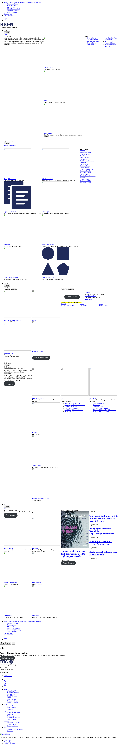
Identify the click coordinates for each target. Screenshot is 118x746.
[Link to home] (7, 26)
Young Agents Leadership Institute (75, 405)
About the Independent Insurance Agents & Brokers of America (22, 2)
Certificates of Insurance (87, 161)
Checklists (83, 162)
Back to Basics (91, 43)
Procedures (83, 177)
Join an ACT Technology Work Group (104, 410)
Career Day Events (98, 403)
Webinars (46, 100)
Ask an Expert (48, 133)
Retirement (7, 244)
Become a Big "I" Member (101, 411)
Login (5, 18)
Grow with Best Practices (11, 277)
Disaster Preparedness (86, 169)
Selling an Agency (85, 182)
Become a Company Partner (40, 498)
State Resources (12, 12)
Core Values (10, 7)
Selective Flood (103, 305)
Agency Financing (85, 152)
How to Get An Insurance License (92, 38)
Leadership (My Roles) (14, 10)
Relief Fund (92, 398)
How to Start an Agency (49, 244)
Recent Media (8, 615)
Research (35, 548)
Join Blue (88, 292)
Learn (5, 34)
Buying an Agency (85, 157)
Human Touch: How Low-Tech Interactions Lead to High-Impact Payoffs (73, 553)
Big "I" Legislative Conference (74, 410)
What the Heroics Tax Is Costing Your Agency (100, 542)
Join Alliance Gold (90, 296)
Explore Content (48, 67)
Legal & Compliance (10, 212)
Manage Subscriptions (10, 582)
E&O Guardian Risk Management (111, 38)
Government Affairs (38, 398)
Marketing (10, 714)
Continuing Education (93, 41)
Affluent (63, 304)
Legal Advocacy (12, 696)
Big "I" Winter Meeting (71, 408)
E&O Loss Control (85, 172)
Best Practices (84, 156)
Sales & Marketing (47, 179)
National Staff (11, 694)
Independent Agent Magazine (110, 45)
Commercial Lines (110, 43)
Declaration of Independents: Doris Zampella (103, 553)
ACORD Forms (84, 151)
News (5, 508)
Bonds (82, 304)
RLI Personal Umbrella (67, 305)
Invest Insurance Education (101, 408)
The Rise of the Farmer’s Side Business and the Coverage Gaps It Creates (103, 518)
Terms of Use (8, 742)
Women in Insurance (71, 406)
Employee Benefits (85, 171)
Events (63, 398)
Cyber (34, 320)
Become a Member (12, 4)
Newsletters (35, 615)
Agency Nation (8, 548)
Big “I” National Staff (13, 9)
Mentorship (90, 44)
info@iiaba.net (8, 676)
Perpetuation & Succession (88, 176)
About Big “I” (11, 691)
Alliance (6, 721)
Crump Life (83, 305)
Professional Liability (86, 181)
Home (5, 689)
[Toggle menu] (8, 643)
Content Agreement (9, 743)
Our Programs (11, 5)
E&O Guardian (84, 174)
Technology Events (70, 411)
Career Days (83, 159)
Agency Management (10, 145)
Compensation (84, 164)
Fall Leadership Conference (73, 403)
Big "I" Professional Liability (12, 320)
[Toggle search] (3, 643)
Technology (45, 212)
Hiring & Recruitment (10, 179)
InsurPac (34, 433)
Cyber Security (84, 167)
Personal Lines (109, 41)
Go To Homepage (7, 658)
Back (7, 32)
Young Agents (36, 465)
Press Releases (36, 582)
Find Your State (8, 15)
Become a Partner (12, 702)
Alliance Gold (11, 724)
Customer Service (85, 166)
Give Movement (98, 406)
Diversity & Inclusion (48, 277)
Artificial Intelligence (86, 154)
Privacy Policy (8, 740)
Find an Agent (8, 14)
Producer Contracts (85, 179)
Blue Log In (88, 299)
